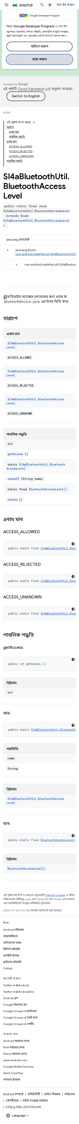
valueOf (13, 479)
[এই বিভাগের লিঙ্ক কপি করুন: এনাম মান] (27, 519)
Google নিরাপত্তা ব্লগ (15, 1004)
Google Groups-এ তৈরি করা (20, 1017)
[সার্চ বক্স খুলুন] (42, 4)
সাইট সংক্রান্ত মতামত (35, 1100)
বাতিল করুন (39, 47)
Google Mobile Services (18, 1066)
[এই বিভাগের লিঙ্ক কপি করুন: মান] (14, 713)
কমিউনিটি (34, 1094)
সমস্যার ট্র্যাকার (11, 1079)
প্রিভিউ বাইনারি (11, 949)
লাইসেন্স (69, 1094)
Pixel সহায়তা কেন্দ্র (14, 1047)
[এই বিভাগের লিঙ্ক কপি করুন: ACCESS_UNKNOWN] (47, 597)
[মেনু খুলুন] (6, 5)
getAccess (15, 454)
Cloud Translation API (34, 89)
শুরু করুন (39, 59)
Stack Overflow (13, 1073)
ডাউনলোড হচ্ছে (12, 942)
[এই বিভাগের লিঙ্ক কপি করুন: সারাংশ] (23, 319)
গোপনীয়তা (12, 1100)
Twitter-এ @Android (16, 985)
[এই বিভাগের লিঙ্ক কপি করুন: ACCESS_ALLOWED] (45, 532)
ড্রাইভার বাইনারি (12, 962)
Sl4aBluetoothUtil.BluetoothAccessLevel (36, 221)
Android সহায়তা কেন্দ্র (16, 1041)
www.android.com (15, 1060)
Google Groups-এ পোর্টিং (18, 1024)
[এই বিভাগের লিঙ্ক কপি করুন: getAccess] (28, 647)
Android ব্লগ (10, 998)
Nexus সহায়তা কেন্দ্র (15, 1054)
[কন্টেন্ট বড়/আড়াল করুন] (34, 122)
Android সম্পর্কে (13, 1094)
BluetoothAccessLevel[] (48, 489)
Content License (55, 895)
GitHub (7, 968)
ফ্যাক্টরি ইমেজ (11, 955)
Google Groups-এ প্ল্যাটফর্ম (19, 1011)
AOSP (6, 112)
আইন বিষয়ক (52, 1094)
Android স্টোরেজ (13, 929)
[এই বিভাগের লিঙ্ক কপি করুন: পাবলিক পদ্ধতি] (38, 635)
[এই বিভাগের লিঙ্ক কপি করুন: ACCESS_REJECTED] (46, 564)
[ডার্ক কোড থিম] (73, 543)
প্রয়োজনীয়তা (10, 936)
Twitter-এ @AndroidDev (18, 992)
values (12, 499)
